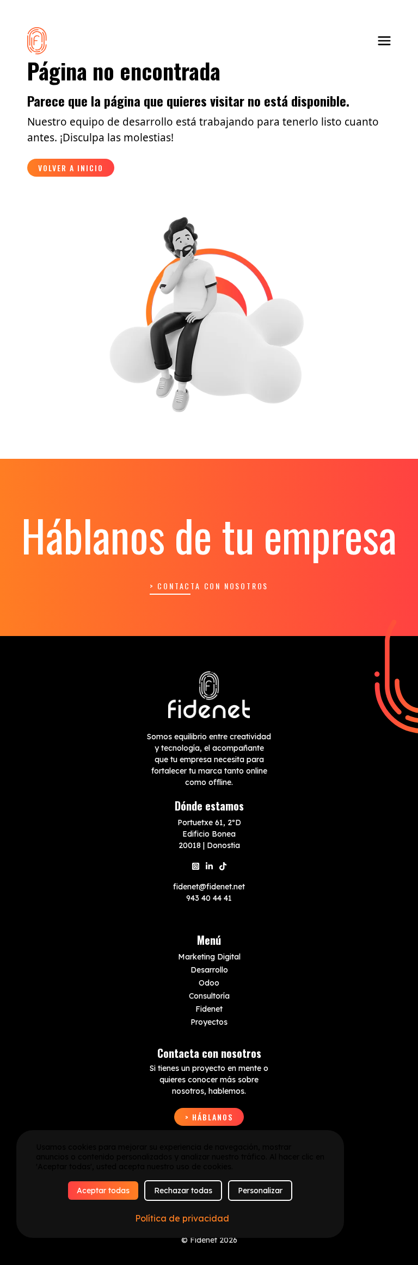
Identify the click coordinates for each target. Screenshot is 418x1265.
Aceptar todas (103, 1190)
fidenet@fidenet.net (209, 887)
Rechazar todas (183, 1190)
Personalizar (260, 1190)
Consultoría (209, 996)
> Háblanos (209, 1117)
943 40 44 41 (209, 898)
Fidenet (209, 1009)
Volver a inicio (70, 167)
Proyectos (209, 1022)
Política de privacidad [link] (182, 1218)
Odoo (209, 983)
